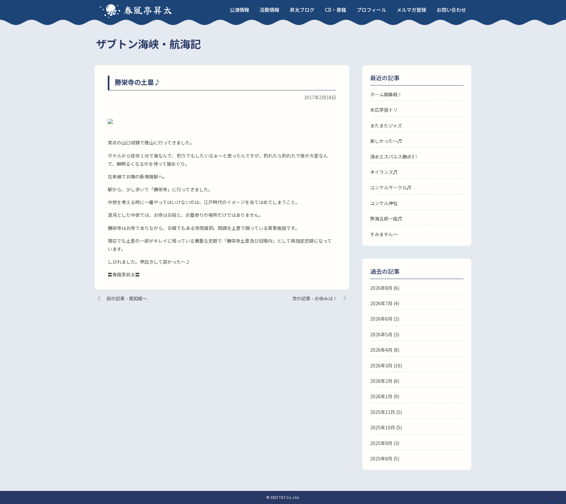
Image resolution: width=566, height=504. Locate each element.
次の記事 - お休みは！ (314, 298)
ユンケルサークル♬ (390, 187)
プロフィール (371, 9)
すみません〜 (384, 234)
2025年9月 (381, 443)
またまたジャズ (386, 125)
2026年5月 (381, 334)
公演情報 (239, 9)
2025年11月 (382, 412)
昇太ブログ (302, 9)
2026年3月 (381, 365)
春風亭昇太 (148, 9)
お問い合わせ (451, 9)
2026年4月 (381, 349)
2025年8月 (381, 458)
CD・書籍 (335, 9)
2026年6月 (381, 318)
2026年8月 (381, 288)
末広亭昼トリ (384, 109)
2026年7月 (381, 303)
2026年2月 (381, 381)
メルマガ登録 (411, 9)
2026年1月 (381, 396)
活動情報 (269, 9)
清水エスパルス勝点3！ (394, 156)
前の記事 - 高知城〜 (126, 298)
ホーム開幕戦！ (386, 94)
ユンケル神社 (384, 203)
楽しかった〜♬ (386, 141)
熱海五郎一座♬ (386, 218)
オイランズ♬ (384, 172)
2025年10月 (382, 427)
